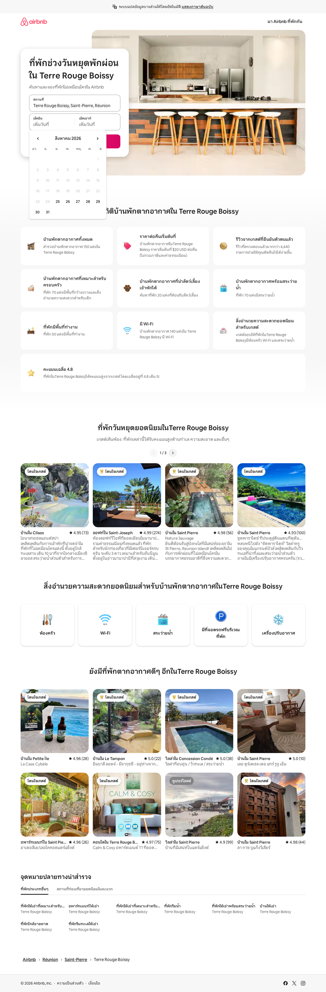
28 (88, 201)
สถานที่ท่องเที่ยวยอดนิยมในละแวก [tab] (85, 889)
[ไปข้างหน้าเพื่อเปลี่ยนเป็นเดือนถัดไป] (97, 138)
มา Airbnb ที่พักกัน (285, 21)
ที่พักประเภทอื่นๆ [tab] (34, 889)
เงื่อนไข (94, 983)
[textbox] (52, 125)
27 (78, 201)
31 (47, 212)
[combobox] (74, 106)
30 (37, 212)
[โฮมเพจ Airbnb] (34, 21)
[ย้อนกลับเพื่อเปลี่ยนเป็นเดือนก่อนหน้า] (38, 138)
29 (98, 201)
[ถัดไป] (173, 453)
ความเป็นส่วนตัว (70, 983)
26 (68, 201)
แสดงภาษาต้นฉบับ (197, 6)
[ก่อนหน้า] (153, 453)
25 (58, 201)
